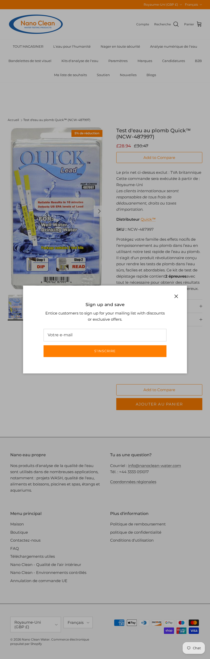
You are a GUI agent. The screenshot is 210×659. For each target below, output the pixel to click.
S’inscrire (105, 351)
